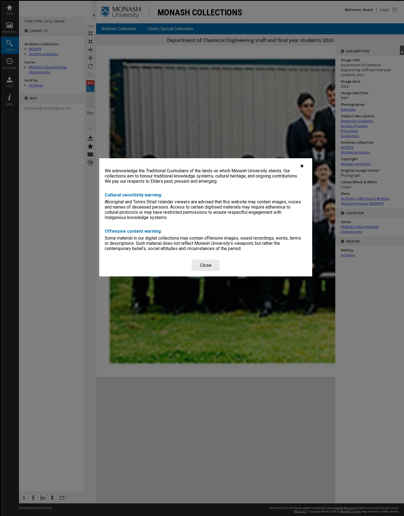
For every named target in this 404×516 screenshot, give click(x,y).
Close (205, 265)
